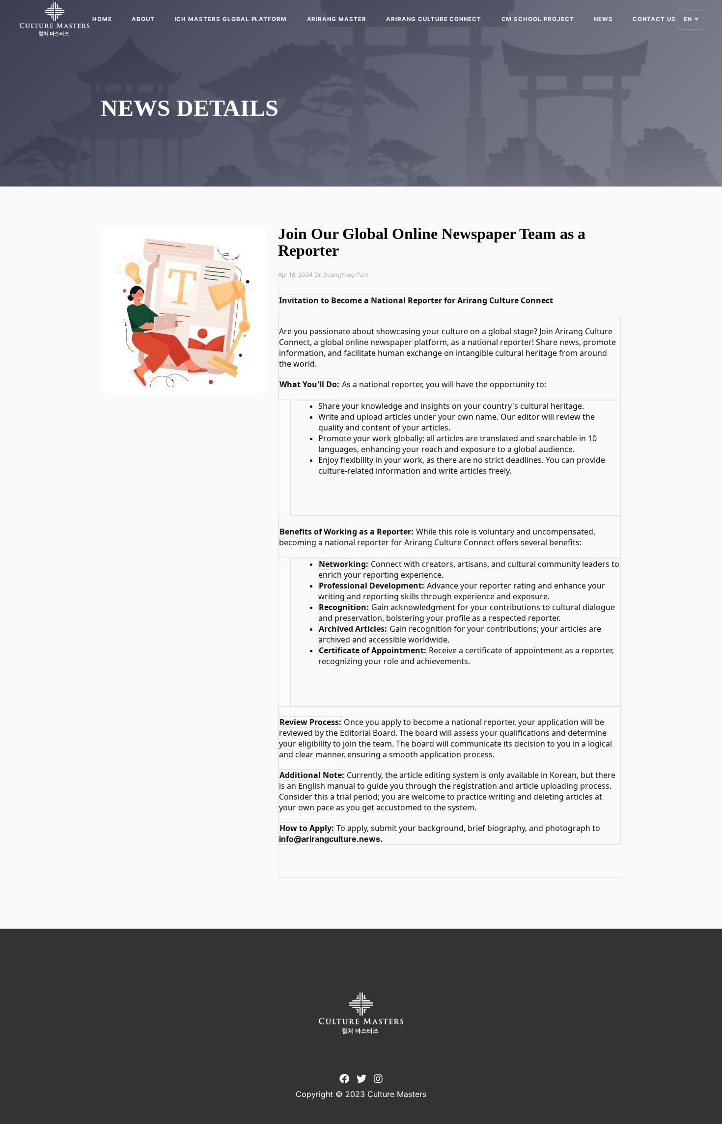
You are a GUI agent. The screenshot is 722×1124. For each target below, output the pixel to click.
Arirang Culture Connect (433, 19)
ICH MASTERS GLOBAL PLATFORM (231, 19)
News (603, 19)
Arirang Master (336, 19)
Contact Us (654, 19)
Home (102, 19)
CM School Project (537, 19)
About (143, 19)
